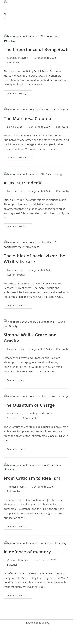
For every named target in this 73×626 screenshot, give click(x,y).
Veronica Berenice (18, 560)
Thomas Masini (16, 486)
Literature (13, 62)
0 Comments (30, 418)
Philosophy (62, 191)
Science (11, 418)
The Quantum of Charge (29, 405)
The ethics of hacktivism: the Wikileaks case (34, 259)
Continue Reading (19, 92)
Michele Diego (15, 413)
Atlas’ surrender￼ (23, 183)
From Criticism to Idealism (32, 478)
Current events (16, 274)
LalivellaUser (14, 126)
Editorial (12, 564)
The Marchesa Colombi (28, 118)
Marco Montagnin (17, 57)
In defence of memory (27, 552)
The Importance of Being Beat (36, 49)
